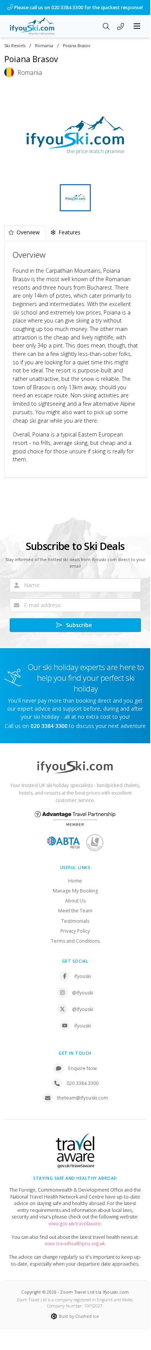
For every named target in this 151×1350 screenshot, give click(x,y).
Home (75, 881)
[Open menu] (137, 26)
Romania (44, 46)
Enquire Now (82, 1068)
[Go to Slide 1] (75, 197)
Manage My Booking (75, 890)
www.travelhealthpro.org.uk (75, 1243)
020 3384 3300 (83, 1083)
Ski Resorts (14, 46)
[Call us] (120, 27)
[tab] (25, 232)
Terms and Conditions (75, 941)
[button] (75, 135)
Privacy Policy (75, 931)
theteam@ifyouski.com (82, 1098)
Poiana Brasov (76, 46)
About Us (75, 900)
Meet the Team (75, 910)
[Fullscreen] (135, 172)
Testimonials (75, 921)
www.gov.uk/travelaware (75, 1223)
